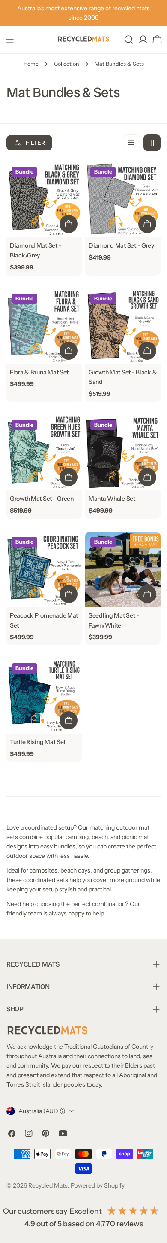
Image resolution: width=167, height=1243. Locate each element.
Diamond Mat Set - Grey (121, 245)
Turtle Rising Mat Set (38, 742)
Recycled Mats (48, 1185)
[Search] (128, 39)
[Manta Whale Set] (123, 452)
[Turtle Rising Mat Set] (44, 696)
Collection (66, 64)
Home (31, 64)
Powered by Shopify (98, 1185)
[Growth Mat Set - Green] (44, 452)
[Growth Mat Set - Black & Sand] (123, 326)
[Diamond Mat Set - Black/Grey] (44, 199)
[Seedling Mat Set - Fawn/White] (123, 569)
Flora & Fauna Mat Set (39, 372)
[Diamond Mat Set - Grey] (123, 199)
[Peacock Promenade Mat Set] (44, 569)
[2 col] (152, 142)
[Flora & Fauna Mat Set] (44, 326)
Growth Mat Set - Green (42, 498)
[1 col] (131, 142)
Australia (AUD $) (42, 1111)
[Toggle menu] (9, 39)
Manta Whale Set (112, 498)
